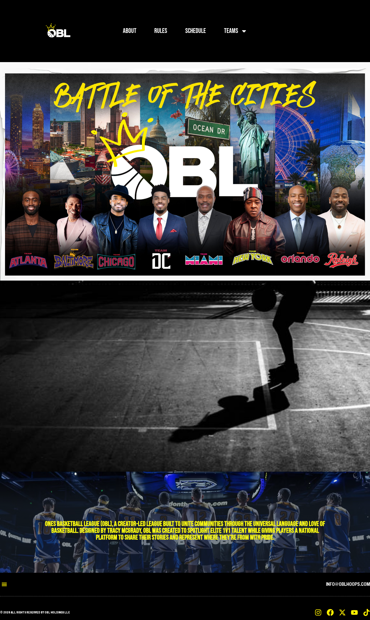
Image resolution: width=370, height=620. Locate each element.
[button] (4, 584)
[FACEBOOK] (330, 612)
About (129, 31)
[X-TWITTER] (342, 612)
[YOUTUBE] (354, 612)
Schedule (195, 31)
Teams (231, 31)
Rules (160, 31)
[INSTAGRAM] (318, 612)
